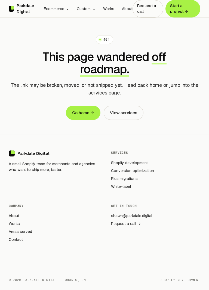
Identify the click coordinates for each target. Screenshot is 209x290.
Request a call (146, 8)
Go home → (83, 112)
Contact (16, 239)
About (127, 8)
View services (123, 112)
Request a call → (126, 223)
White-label (121, 186)
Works (108, 8)
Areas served (20, 231)
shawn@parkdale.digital (131, 215)
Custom (84, 8)
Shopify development (129, 162)
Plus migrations (124, 178)
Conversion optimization (132, 170)
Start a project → (179, 8)
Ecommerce (54, 8)
